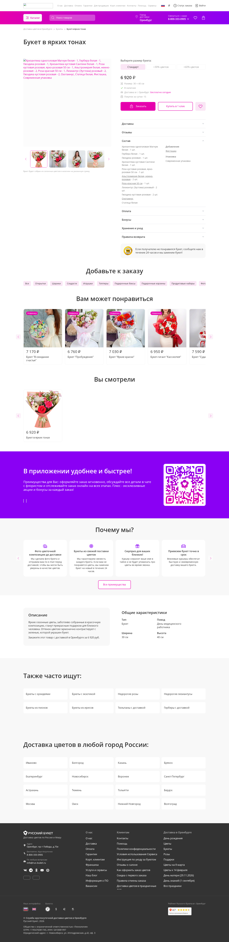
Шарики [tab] (56, 283)
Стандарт (132, 67)
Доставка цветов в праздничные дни (136, 887)
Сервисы (152, 5)
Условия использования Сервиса (137, 854)
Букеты (168, 849)
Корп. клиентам (117, 5)
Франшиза (92, 864)
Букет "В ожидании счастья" (37, 337)
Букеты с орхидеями (38, 694)
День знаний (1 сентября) (179, 880)
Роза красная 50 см (132, 183)
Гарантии (87, 5)
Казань (122, 762)
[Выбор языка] (163, 5)
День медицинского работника (169, 625)
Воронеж (123, 776)
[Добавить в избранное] (200, 106)
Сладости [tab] (72, 283)
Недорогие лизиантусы (178, 694)
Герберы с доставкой (176, 707)
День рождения (173, 838)
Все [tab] (27, 283)
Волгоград (170, 804)
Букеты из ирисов (82, 707)
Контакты (131, 5)
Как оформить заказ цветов (133, 870)
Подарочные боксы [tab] (125, 283)
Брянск (168, 762)
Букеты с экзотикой (83, 694)
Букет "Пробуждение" (81, 335)
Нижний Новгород (129, 804)
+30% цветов (161, 67)
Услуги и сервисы (96, 870)
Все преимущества (114, 584)
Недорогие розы (128, 694)
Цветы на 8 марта (174, 864)
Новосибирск (80, 776)
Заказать (141, 106)
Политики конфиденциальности (136, 849)
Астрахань (32, 790)
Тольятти (123, 790)
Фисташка (171, 150)
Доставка (68, 5)
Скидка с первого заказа (131, 875)
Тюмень (76, 790)
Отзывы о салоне (127, 864)
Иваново (31, 762)
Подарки (169, 859)
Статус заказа (184, 5)
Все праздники (172, 886)
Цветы (167, 843)
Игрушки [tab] (88, 283)
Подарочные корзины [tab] (153, 283)
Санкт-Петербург (174, 776)
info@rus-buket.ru (36, 862)
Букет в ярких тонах (38, 434)
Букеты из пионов (37, 707)
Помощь (142, 5)
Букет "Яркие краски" (121, 335)
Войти (202, 5)
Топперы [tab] (103, 283)
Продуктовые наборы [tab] (183, 283)
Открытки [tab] (40, 283)
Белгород (77, 762)
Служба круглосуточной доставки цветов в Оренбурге (56, 917)
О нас (60, 5)
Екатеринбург (34, 776)
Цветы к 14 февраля (175, 870)
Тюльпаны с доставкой (131, 707)
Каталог (35, 17)
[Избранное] (195, 18)
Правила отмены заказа (131, 880)
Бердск (168, 790)
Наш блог (91, 875)
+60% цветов (191, 67)
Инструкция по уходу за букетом (136, 859)
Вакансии (91, 886)
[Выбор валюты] (169, 5)
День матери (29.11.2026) (179, 875)
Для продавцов (101, 5)
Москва (30, 804)
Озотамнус (127, 198)
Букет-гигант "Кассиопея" (165, 335)
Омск (75, 804)
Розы (167, 854)
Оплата (78, 5)
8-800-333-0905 (35, 854)
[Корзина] (203, 18)
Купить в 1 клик (175, 106)
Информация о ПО (97, 880)
